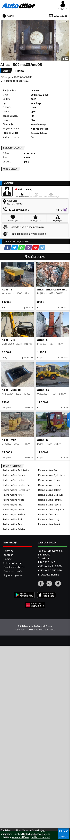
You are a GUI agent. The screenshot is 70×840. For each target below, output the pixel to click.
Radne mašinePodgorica (51, 509)
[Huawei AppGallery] (35, 605)
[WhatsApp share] (21, 247)
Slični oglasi (36, 257)
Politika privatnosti (14, 567)
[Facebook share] (7, 247)
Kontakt (8, 555)
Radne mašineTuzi (12, 519)
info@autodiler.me (48, 574)
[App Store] (46, 595)
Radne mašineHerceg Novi (16, 490)
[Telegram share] (42, 247)
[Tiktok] (58, 584)
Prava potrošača (12, 571)
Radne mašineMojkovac (50, 494)
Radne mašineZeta (12, 524)
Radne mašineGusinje (49, 485)
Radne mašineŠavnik (49, 524)
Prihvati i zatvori (63, 833)
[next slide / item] (67, 40)
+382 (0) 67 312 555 (50, 566)
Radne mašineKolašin (49, 490)
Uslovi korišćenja (12, 563)
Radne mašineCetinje (49, 480)
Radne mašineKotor (13, 494)
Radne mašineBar (47, 470)
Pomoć (7, 559)
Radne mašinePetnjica (50, 499)
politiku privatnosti (40, 837)
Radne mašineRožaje (14, 514)
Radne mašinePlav (12, 504)
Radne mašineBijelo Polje (51, 475)
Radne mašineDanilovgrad (16, 485)
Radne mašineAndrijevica (16, 470)
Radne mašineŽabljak (14, 529)
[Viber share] (28, 247)
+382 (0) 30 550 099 (50, 570)
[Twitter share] (14, 247)
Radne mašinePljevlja (49, 504)
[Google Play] (24, 595)
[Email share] (35, 247)
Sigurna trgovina (12, 575)
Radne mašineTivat (48, 514)
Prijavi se (8, 551)
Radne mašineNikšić (13, 499)
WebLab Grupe (44, 626)
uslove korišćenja (20, 837)
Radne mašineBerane (14, 475)
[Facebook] (41, 584)
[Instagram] (49, 584)
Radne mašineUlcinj (48, 519)
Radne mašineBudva (13, 480)
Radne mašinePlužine (14, 509)
